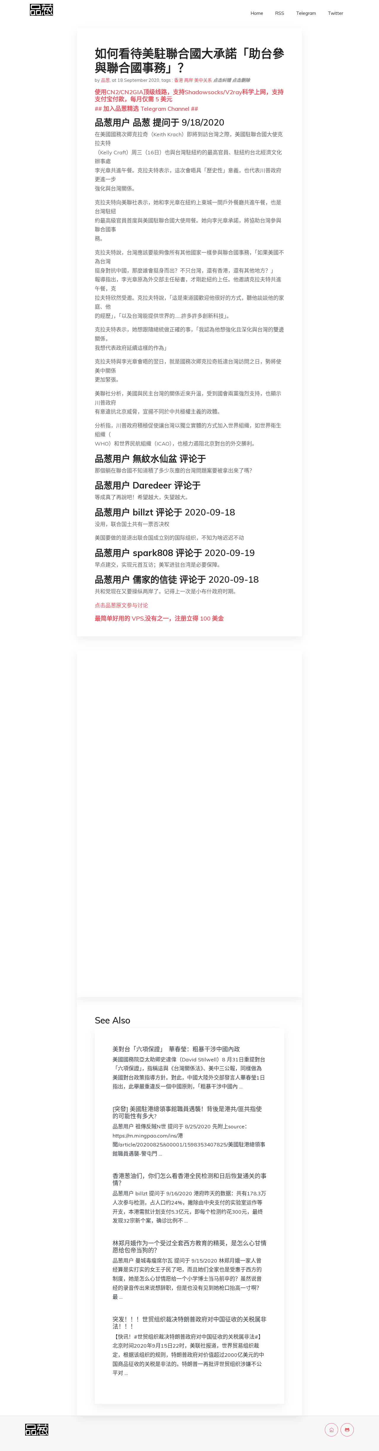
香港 (178, 80)
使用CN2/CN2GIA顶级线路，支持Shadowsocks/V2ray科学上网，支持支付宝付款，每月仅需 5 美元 (189, 95)
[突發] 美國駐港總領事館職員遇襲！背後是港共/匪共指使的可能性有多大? (187, 1112)
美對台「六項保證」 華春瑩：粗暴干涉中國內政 (176, 1049)
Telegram (306, 13)
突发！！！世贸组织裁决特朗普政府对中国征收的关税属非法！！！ (189, 1323)
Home (256, 13)
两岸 (188, 80)
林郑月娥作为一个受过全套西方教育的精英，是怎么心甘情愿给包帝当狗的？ (189, 1246)
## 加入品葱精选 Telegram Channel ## (146, 108)
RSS (279, 13)
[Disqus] (189, 749)
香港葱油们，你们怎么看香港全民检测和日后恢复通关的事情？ (189, 1179)
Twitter (335, 13)
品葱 (105, 80)
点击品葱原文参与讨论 (121, 605)
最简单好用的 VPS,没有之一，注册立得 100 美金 (159, 618)
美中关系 (203, 80)
